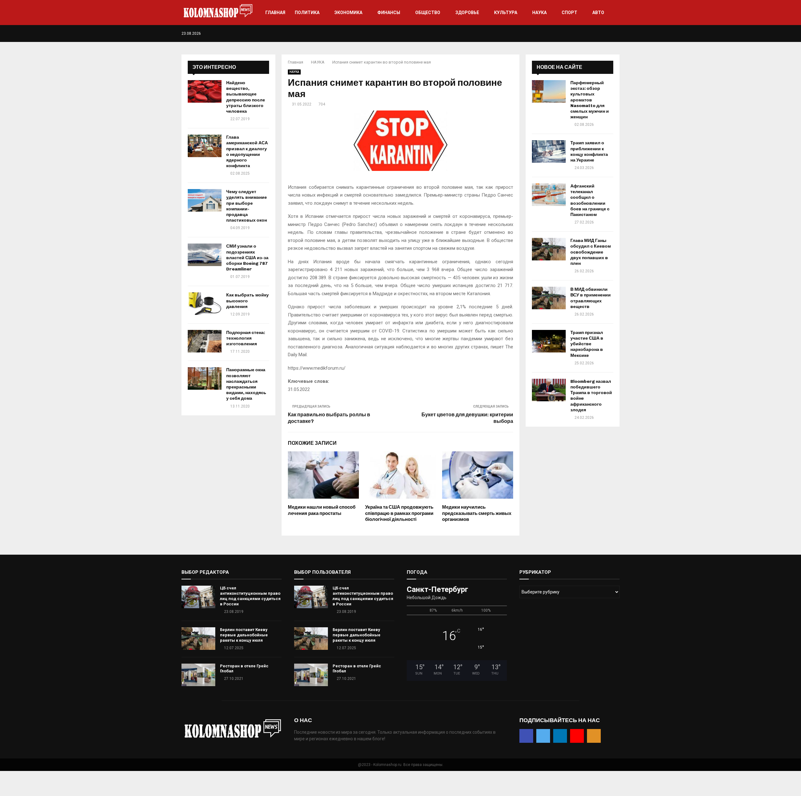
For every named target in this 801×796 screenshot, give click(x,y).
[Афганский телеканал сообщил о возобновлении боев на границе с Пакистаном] (549, 194)
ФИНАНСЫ (388, 12)
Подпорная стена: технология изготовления (245, 338)
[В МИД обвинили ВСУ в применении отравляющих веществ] (549, 298)
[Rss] (618, 33)
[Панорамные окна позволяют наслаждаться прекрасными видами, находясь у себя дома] (205, 378)
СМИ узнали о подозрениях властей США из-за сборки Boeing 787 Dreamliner (247, 258)
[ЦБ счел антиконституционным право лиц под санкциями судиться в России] (198, 597)
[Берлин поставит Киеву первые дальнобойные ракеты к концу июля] (198, 638)
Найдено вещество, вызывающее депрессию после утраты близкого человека (245, 97)
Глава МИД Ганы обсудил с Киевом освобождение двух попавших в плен (590, 252)
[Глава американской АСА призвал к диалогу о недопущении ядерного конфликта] (205, 146)
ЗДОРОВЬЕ (467, 12)
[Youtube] (611, 33)
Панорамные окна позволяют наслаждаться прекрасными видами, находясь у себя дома (246, 384)
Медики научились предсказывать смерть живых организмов (476, 513)
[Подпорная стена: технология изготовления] (205, 341)
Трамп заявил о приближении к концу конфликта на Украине (589, 151)
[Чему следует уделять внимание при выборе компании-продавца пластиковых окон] (205, 200)
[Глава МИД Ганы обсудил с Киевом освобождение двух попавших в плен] (549, 249)
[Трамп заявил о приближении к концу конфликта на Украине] (549, 151)
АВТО (598, 12)
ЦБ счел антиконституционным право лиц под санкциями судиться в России (250, 596)
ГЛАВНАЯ (275, 12)
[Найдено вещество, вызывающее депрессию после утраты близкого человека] (205, 91)
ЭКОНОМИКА (348, 12)
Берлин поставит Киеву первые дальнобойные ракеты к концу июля (244, 635)
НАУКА (539, 12)
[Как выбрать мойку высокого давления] (205, 303)
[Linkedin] (604, 33)
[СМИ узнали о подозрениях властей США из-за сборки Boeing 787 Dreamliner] (205, 255)
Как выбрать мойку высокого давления (247, 300)
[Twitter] (598, 33)
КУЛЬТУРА (505, 12)
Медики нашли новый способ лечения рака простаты (321, 510)
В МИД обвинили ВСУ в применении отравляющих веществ (590, 298)
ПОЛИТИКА (307, 12)
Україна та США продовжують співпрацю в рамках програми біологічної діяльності (399, 513)
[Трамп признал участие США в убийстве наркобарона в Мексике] (549, 341)
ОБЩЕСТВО (427, 12)
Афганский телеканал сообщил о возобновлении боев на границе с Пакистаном (590, 200)
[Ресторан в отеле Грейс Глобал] (198, 675)
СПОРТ (569, 12)
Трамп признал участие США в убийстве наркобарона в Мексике (586, 344)
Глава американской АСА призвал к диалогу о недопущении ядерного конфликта (247, 151)
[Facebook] (591, 33)
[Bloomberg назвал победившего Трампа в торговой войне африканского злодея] (549, 390)
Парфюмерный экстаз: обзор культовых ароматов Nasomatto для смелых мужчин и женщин (589, 100)
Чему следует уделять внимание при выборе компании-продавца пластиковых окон (246, 206)
